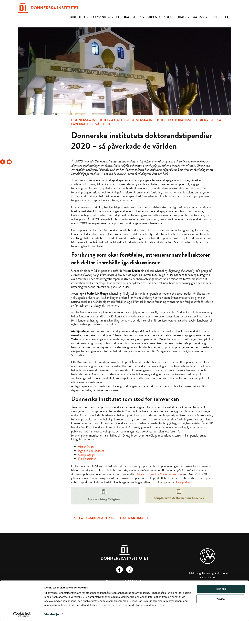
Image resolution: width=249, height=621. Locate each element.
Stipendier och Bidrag (166, 17)
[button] (227, 17)
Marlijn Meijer (86, 454)
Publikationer (128, 17)
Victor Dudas (86, 446)
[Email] (9, 161)
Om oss (198, 17)
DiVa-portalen (183, 482)
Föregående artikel (96, 517)
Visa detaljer (51, 614)
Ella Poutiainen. (87, 458)
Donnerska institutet (89, 120)
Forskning (100, 17)
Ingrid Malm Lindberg (91, 450)
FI (220, 17)
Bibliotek (77, 17)
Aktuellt (118, 120)
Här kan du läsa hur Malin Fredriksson (158, 474)
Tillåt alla (220, 588)
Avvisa (221, 598)
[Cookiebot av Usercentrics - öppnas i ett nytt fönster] (22, 614)
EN (214, 17)
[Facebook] (2, 161)
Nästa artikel (132, 517)
